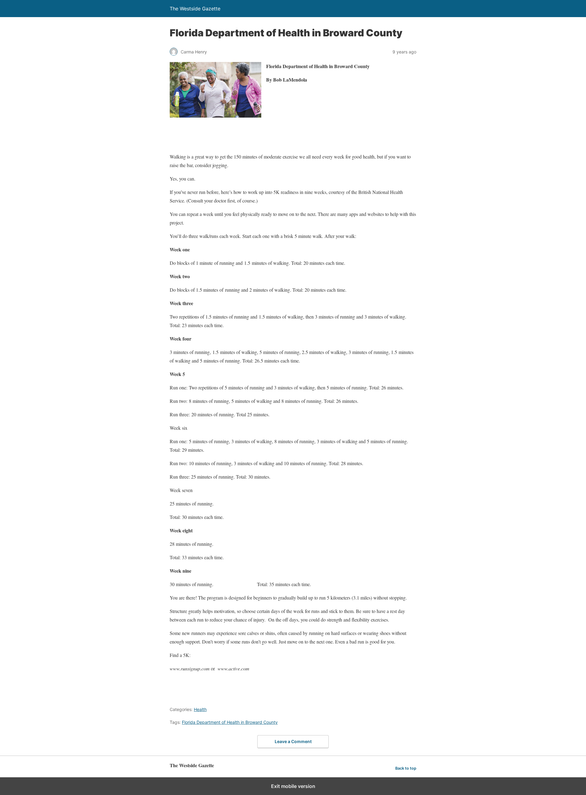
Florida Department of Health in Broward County (230, 722)
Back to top (405, 768)
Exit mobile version (293, 786)
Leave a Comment (293, 741)
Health (200, 709)
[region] (281, 136)
